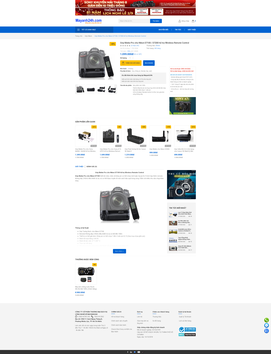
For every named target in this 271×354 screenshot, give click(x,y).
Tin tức (178, 30)
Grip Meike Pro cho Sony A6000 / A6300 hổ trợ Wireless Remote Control (85, 150)
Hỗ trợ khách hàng (117, 317)
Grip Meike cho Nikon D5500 (159, 149)
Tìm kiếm (156, 21)
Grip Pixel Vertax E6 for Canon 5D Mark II (135, 150)
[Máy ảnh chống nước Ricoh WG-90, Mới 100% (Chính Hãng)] (86, 274)
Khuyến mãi (163, 30)
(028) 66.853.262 (84, 317)
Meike (158, 46)
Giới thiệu (192, 30)
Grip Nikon (88, 36)
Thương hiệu (157, 317)
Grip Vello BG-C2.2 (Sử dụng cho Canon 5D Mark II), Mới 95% (184, 150)
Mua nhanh (149, 63)
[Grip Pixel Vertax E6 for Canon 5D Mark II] (135, 136)
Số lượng (123, 58)
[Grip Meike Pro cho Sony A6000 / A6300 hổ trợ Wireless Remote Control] (86, 136)
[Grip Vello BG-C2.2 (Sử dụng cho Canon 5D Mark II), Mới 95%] (185, 136)
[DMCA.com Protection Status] (187, 334)
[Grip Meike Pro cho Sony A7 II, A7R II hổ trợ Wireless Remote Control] (111, 136)
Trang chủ (78, 36)
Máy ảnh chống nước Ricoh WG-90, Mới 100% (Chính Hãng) (86, 288)
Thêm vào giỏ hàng (133, 63)
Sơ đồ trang (157, 321)
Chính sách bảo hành (118, 325)
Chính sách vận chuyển (119, 321)
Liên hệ (139, 317)
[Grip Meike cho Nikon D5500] (160, 136)
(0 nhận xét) (135, 46)
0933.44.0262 (99, 317)
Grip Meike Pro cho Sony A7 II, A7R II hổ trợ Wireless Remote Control (110, 150)
